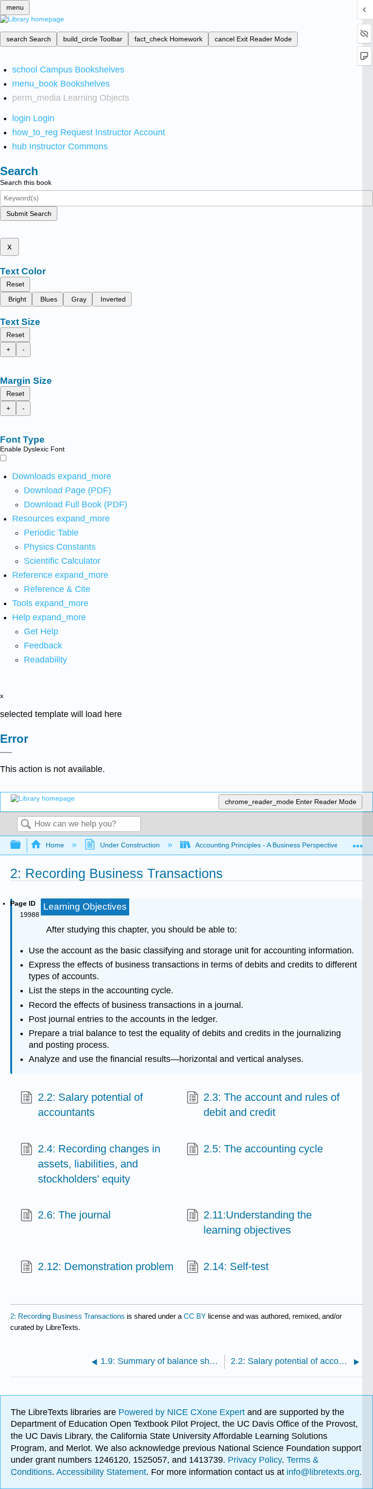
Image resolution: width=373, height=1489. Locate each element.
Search (25, 824)
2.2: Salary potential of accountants (90, 1104)
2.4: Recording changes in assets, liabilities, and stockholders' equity (99, 1164)
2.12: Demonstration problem (105, 1266)
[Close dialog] (6, 752)
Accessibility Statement (101, 1472)
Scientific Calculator (62, 561)
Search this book (25, 182)
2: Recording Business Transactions (67, 1316)
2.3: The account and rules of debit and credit (271, 1104)
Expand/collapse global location (358, 842)
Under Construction (129, 845)
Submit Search (28, 213)
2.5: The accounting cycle (263, 1149)
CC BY (196, 1316)
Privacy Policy (255, 1460)
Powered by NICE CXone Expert (183, 1412)
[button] (43, 645)
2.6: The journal (74, 1215)
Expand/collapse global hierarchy (22, 845)
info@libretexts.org (321, 1472)
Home (55, 845)
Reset (15, 284)
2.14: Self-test (236, 1266)
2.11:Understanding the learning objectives (257, 1222)
